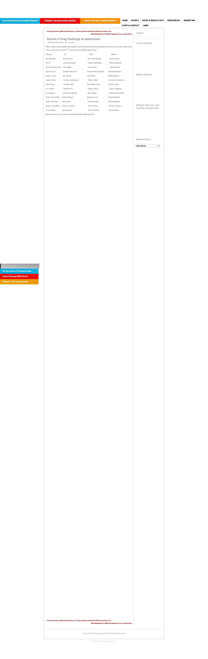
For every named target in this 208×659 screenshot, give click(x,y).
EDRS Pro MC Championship (100, 20)
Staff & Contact (131, 25)
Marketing (189, 20)
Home (125, 20)
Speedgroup (173, 20)
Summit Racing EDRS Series (60, 20)
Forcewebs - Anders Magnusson (107, 641)
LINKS (145, 25)
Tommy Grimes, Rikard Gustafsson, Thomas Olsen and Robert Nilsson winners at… (79, 31)
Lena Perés (71, 42)
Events (135, 20)
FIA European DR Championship (20, 20)
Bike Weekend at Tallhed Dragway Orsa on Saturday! (111, 34)
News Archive (140, 143)
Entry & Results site (153, 20)
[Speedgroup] (19, 266)
